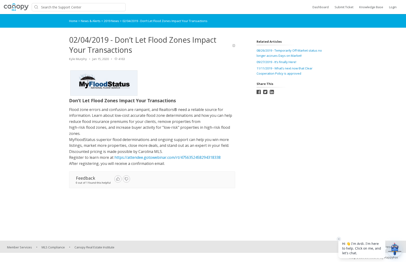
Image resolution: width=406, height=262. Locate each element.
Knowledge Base (371, 7)
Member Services (19, 247)
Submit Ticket (344, 7)
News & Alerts (91, 21)
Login (393, 7)
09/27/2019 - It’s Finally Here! (276, 62)
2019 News (112, 21)
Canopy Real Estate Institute (94, 247)
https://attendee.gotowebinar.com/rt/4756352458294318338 (167, 157)
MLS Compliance (53, 247)
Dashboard (320, 7)
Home (73, 21)
